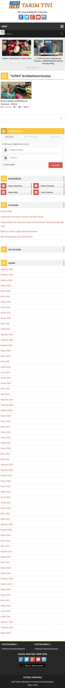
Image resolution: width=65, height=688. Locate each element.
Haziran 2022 (6, 529)
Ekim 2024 (5, 388)
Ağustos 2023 (7, 464)
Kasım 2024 (6, 383)
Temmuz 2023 (7, 470)
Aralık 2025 (5, 312)
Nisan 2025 (5, 356)
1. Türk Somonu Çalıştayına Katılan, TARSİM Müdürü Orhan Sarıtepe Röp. (48, 61)
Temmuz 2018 (7, 627)
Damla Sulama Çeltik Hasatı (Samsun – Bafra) (14, 102)
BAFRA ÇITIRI (6, 211)
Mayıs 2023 (6, 481)
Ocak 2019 (5, 611)
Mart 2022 (5, 546)
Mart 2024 (5, 426)
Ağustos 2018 (7, 622)
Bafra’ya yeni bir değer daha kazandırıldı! (19, 231)
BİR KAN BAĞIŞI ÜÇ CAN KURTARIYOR (17, 236)
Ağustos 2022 (7, 524)
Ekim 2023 (5, 453)
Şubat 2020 (6, 567)
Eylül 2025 (5, 329)
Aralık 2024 (5, 377)
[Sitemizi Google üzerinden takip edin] (32, 17)
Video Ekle (13, 192)
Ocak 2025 (5, 372)
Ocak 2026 (5, 307)
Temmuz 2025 (7, 339)
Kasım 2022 (6, 508)
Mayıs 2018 (6, 632)
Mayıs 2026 (6, 285)
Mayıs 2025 (6, 350)
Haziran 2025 (6, 345)
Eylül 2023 (5, 459)
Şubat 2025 (6, 367)
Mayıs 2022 (6, 535)
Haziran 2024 (6, 410)
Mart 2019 (5, 600)
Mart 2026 (5, 296)
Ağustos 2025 (7, 334)
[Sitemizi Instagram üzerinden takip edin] (44, 17)
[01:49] (16, 90)
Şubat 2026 (6, 301)
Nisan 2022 (5, 540)
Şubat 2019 (6, 605)
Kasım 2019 (6, 573)
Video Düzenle (47, 185)
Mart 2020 (5, 562)
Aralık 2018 (5, 616)
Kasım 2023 (6, 448)
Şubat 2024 (6, 432)
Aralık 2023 (5, 442)
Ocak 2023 (5, 497)
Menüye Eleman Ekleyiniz (14, 648)
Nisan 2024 (5, 421)
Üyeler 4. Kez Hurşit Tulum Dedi (16, 58)
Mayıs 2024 (6, 415)
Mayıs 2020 (6, 556)
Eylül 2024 (5, 394)
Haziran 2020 (6, 551)
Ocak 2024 (5, 437)
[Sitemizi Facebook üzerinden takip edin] (21, 17)
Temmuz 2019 (7, 578)
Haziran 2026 (6, 280)
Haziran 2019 (6, 584)
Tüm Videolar (47, 192)
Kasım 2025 (6, 318)
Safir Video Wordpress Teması (25, 681)
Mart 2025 (5, 361)
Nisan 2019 (5, 595)
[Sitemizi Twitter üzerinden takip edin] (26, 17)
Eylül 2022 (5, 518)
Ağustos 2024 (7, 399)
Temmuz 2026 (7, 274)
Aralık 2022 (5, 502)
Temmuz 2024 (7, 405)
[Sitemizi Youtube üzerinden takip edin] (38, 17)
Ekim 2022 (5, 513)
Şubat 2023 (6, 491)
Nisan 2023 (5, 486)
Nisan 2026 (5, 291)
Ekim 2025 (5, 323)
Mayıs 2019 (6, 589)
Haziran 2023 (6, 475)
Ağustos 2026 (7, 269)
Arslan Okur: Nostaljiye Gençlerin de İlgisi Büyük (22, 216)
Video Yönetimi (15, 185)
